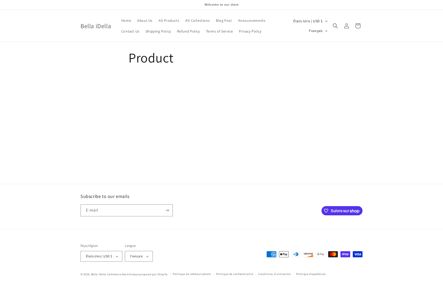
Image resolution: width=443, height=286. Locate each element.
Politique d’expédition (311, 274)
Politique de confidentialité (234, 274)
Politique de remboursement (192, 274)
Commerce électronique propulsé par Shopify (137, 274)
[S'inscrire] (167, 210)
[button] (335, 25)
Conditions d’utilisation (274, 274)
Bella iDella (98, 274)
